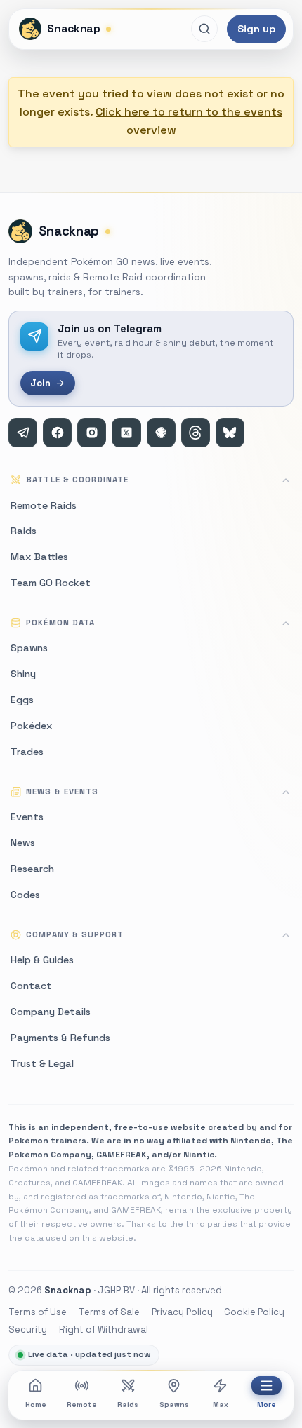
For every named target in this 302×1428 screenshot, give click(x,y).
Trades (27, 751)
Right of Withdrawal (103, 1329)
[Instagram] (91, 432)
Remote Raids (44, 505)
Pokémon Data (60, 622)
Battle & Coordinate (77, 479)
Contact (31, 985)
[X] (126, 432)
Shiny (23, 673)
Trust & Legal (42, 1063)
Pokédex (32, 725)
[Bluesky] (230, 432)
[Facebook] (57, 432)
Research (32, 868)
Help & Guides (42, 959)
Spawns (174, 1404)
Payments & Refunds (60, 1037)
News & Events (62, 791)
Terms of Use (37, 1312)
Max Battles (39, 556)
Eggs (22, 699)
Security (27, 1329)
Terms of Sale (109, 1312)
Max (220, 1404)
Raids (127, 1404)
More (266, 1404)
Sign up (256, 28)
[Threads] (195, 432)
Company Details (51, 1011)
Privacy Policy (182, 1312)
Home (35, 1404)
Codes (25, 894)
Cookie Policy (254, 1312)
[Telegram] (22, 432)
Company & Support (75, 934)
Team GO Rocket (51, 582)
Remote (82, 1404)
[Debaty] (161, 432)
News (23, 842)
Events (27, 816)
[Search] (204, 28)
